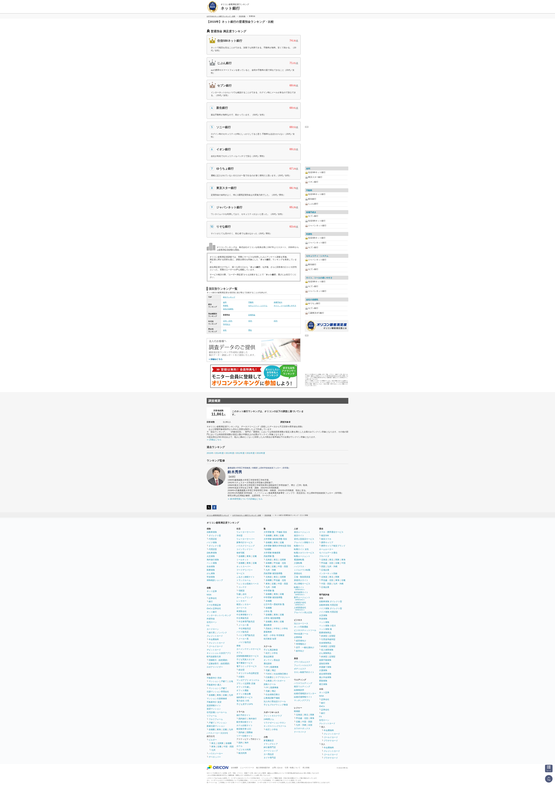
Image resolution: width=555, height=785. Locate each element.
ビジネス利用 (244, 749)
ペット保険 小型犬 (327, 625)
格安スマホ (326, 539)
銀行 (211, 601)
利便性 (225, 306)
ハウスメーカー (216, 753)
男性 (250, 330)
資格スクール (270, 684)
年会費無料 (214, 639)
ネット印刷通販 (301, 627)
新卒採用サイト (301, 593)
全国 (310, 725)
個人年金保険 (325, 677)
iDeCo (322, 706)
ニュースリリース (247, 768)
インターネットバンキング (219, 615)
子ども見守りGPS (244, 704)
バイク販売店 (242, 632)
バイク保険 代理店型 (328, 612)
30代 (250, 321)
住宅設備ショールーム (217, 712)
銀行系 (212, 632)
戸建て (224, 681)
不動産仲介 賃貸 (214, 702)
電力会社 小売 (242, 701)
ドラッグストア (271, 744)
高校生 (269, 628)
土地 (231, 681)
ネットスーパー (243, 566)
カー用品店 (269, 754)
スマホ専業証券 (214, 605)
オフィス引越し (243, 687)
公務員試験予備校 (272, 698)
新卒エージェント (302, 598)
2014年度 (219, 453)
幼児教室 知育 (270, 639)
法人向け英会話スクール (275, 701)
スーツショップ (271, 751)
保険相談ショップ (215, 580)
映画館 (297, 711)
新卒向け (300, 651)
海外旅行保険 (213, 559)
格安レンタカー (243, 604)
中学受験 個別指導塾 (273, 597)
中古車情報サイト (244, 614)
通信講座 (268, 663)
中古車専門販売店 (246, 621)
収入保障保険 (327, 650)
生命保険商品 (325, 643)
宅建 (268, 670)
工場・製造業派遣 (302, 577)
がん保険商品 (325, 653)
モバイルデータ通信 (328, 553)
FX (208, 625)
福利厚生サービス (244, 697)
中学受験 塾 (269, 590)
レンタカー (241, 601)
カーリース (241, 608)
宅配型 (241, 590)
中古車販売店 (242, 618)
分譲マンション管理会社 (218, 691)
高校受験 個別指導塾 (273, 573)
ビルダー (213, 740)
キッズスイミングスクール (275, 726)
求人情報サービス (302, 583)
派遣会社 (298, 573)
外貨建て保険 (325, 667)
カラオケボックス (302, 728)
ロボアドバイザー (215, 667)
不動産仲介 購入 (214, 685)
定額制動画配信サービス (247, 656)
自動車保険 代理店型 (328, 605)
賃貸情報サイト (214, 705)
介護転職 (298, 563)
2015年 (210, 453)
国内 (240, 742)
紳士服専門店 (270, 747)
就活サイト (299, 535)
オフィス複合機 (243, 694)
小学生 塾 (268, 611)
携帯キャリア (327, 542)
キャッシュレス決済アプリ (219, 653)
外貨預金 (211, 618)
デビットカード (214, 650)
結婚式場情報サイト (303, 697)
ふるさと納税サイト (245, 577)
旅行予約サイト (243, 715)
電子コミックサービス (246, 666)
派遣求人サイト (301, 580)
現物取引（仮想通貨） (219, 660)
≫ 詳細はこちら (214, 439)
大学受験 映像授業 (272, 553)
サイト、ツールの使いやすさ (285, 306)
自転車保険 (212, 553)
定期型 (332, 636)
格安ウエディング (302, 686)
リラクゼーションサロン (275, 722)
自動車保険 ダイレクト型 (330, 601)
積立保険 (323, 684)
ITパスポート (280, 681)
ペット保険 (212, 563)
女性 (224, 330)
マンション (214, 681)
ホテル (239, 746)
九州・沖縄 (271, 570)
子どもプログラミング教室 (276, 705)
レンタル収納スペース (248, 583)
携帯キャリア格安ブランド (333, 546)
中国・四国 (228, 746)
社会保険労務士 (281, 674)
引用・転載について (292, 768)
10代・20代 (227, 321)
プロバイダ (324, 556)
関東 (312, 715)
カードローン (213, 629)
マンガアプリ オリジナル (247, 680)
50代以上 (226, 324)
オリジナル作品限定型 (248, 673)
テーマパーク (300, 732)
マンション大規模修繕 (217, 698)
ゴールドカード (216, 646)
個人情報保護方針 (263, 768)
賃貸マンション (214, 709)
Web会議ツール (301, 634)
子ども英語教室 (271, 650)
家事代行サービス (244, 542)
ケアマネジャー (283, 677)
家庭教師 (268, 632)
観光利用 (242, 753)
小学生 (285, 628)
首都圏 (212, 695)
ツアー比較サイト (244, 736)
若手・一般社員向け (305, 647)
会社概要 (234, 768)
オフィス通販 (242, 690)
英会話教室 (269, 656)
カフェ (239, 652)
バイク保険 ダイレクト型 (330, 608)
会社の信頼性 (228, 309)
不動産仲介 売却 (214, 678)
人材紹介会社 (300, 603)
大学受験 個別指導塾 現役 (275, 539)
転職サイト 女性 (301, 549)
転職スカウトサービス (304, 553)
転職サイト (299, 546)
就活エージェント (302, 532)
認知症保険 (324, 663)
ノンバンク (222, 632)
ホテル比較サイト (244, 725)
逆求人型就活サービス (304, 539)
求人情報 (306, 768)
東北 (213, 743)
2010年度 (260, 453)
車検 (238, 646)
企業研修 (298, 637)
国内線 (241, 732)
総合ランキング (229, 297)
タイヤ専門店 (270, 758)
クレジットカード (215, 636)
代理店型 (213, 539)
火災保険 (211, 556)
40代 (276, 321)
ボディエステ (300, 669)
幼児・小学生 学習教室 (274, 635)
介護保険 (323, 670)
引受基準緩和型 (328, 639)
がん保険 (211, 573)
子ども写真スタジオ (245, 659)
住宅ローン (212, 622)
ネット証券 (212, 591)
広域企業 (325, 570)
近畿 (225, 695)
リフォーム (212, 716)
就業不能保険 (325, 660)
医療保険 (211, 570)
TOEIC (269, 674)
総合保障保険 (325, 674)
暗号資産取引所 (214, 656)
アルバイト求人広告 (303, 612)
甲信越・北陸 (280, 563)
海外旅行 (253, 718)
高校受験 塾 (269, 556)
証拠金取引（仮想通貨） (220, 663)
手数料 (251, 302)
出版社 (241, 677)
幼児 (268, 653)
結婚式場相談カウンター (305, 693)
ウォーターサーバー (245, 532)
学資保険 (211, 577)
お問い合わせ (277, 768)
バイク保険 (212, 542)
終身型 (324, 636)
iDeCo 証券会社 (214, 608)
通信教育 (268, 625)
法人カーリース (301, 623)
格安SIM (325, 535)
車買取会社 (241, 611)
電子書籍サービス (244, 663)
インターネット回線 (328, 573)
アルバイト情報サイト (304, 542)
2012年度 (240, 453)
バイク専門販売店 (246, 635)
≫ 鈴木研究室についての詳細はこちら (245, 499)
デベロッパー (215, 757)
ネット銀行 (212, 612)
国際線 (250, 732)
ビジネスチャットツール (305, 630)
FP (267, 667)
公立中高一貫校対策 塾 (274, 604)
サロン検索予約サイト (304, 672)
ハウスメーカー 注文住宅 (217, 733)
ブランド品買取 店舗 (245, 683)
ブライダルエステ (302, 662)
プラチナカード (331, 740)
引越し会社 (241, 594)
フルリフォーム (216, 719)
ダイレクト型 (215, 535)
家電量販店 (269, 740)
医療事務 (274, 667)
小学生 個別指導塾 (272, 618)
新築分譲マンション (216, 726)
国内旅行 (242, 718)
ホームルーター (326, 549)
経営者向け (301, 640)
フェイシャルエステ (303, 665)
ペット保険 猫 (325, 629)
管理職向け (301, 644)
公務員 (269, 681)
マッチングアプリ (302, 700)
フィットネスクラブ (273, 716)
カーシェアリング (244, 597)
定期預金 (251, 315)
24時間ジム (269, 719)
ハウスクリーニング (245, 546)
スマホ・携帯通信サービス (331, 532)
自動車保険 (212, 532)
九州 (231, 695)
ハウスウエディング (303, 683)
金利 (224, 302)
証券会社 (213, 598)
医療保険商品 (325, 632)
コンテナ (242, 587)
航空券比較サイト (244, 722)
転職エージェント (302, 556)
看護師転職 (299, 559)
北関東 (220, 743)
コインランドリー (244, 549)
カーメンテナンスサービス (248, 649)
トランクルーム (243, 580)
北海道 (269, 559)
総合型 (241, 670)
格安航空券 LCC (243, 729)
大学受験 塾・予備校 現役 (275, 532)
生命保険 (211, 566)
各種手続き (278, 302)
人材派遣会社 (300, 608)
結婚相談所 (299, 690)
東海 (219, 695)
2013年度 (229, 453)
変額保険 (323, 681)
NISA (209, 594)
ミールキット (242, 559)
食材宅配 (240, 553)
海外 (247, 742)
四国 (323, 566)
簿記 (274, 670)
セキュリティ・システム (257, 306)
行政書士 (270, 677)
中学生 (277, 628)
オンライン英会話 (272, 660)
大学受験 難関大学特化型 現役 (277, 546)
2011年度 (250, 453)
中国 (343, 563)
